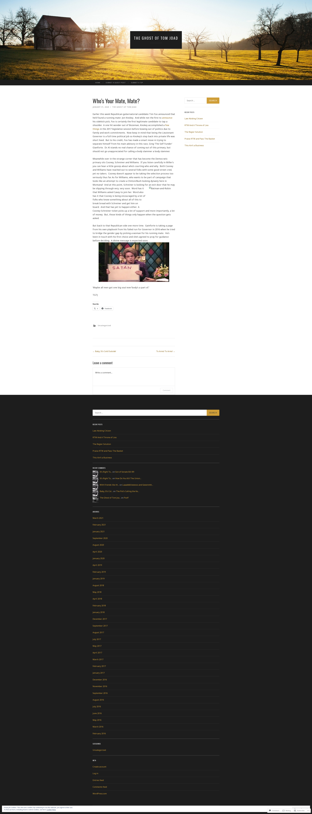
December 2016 (100, 679)
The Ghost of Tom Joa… (110, 497)
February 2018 (99, 605)
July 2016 (97, 706)
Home (97, 82)
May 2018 (97, 592)
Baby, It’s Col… (106, 491)
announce (167, 117)
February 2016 (99, 733)
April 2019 (97, 565)
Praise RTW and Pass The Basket (200, 138)
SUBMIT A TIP (137, 82)
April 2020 (97, 551)
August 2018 (98, 585)
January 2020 (99, 558)
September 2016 (100, 693)
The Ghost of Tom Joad (156, 38)
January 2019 (99, 578)
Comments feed (100, 787)
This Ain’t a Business (194, 145)
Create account (99, 766)
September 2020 (100, 538)
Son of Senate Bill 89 (124, 471)
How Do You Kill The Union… (128, 478)
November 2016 (100, 686)
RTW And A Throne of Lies (197, 125)
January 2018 (99, 612)
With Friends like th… (109, 484)
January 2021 (99, 531)
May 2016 (97, 720)
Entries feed (98, 780)
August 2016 (98, 699)
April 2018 (97, 598)
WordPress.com (100, 793)
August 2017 (98, 632)
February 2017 (99, 666)
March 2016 (98, 726)
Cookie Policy (51, 810)
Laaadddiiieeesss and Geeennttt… (137, 484)
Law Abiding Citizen (194, 118)
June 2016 (97, 713)
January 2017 (99, 672)
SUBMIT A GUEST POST (116, 82)
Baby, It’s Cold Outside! (104, 351)
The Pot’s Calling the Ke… (127, 491)
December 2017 (100, 619)
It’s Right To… (106, 471)
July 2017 (97, 639)
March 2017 (98, 659)
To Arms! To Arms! (165, 351)
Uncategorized (104, 325)
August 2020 (98, 545)
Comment (166, 390)
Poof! (126, 497)
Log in (95, 773)
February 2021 (99, 524)
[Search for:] (202, 101)
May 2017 (97, 646)
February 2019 (99, 572)
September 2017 (100, 625)
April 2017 (97, 652)
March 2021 (98, 518)
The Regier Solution (194, 132)
